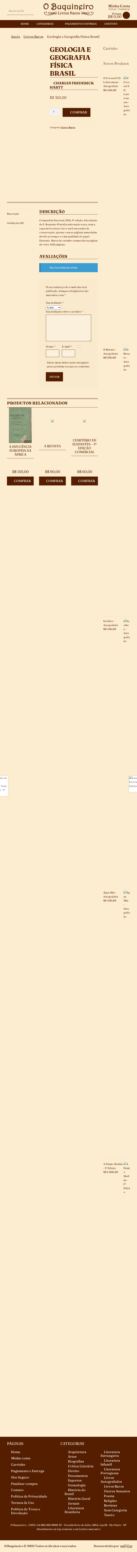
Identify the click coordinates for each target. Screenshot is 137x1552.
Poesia (109, 1496)
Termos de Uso (22, 1503)
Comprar (78, 112)
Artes (72, 1457)
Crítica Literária (80, 1466)
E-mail (67, 346)
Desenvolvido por (106, 1546)
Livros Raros (33, 37)
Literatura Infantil (110, 1462)
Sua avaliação (55, 302)
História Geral (79, 1499)
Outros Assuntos (117, 1491)
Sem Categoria (115, 1510)
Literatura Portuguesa (110, 1471)
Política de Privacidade (29, 1496)
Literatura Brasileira (74, 1510)
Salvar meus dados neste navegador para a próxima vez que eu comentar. (68, 364)
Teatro (109, 1515)
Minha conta (20, 1458)
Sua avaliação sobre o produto (64, 311)
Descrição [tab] (13, 213)
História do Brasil (75, 1492)
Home (25, 23)
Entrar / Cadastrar (119, 9)
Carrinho (18, 1465)
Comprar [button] (22, 481)
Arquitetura (77, 1452)
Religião (110, 1501)
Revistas (110, 1505)
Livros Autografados (111, 1480)
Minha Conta (119, 6)
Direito (73, 1471)
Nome (50, 346)
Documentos (78, 1476)
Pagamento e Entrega (81, 23)
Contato (110, 23)
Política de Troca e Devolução (25, 1511)
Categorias (45, 23)
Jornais (73, 1503)
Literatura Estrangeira (110, 1454)
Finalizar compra (24, 1484)
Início (15, 37)
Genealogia (77, 1485)
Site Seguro (20, 1477)
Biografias (76, 1461)
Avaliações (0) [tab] (15, 223)
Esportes (75, 1480)
